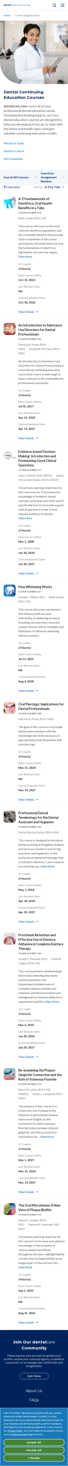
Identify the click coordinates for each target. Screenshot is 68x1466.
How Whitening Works (35, 587)
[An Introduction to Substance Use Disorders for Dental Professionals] (10, 329)
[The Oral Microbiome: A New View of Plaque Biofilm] (10, 1209)
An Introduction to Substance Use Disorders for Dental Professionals (40, 329)
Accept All (34, 1442)
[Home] (17, 5)
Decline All (34, 1450)
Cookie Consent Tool (22, 1434)
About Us (34, 1391)
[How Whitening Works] (10, 591)
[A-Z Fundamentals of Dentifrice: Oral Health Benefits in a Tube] (10, 203)
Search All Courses (16, 177)
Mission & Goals (14, 143)
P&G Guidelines (13, 158)
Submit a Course (14, 151)
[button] (21, 177)
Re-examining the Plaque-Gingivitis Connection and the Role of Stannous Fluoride (40, 1074)
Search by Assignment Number (49, 177)
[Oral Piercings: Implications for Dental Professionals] (10, 708)
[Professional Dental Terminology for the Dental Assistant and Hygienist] (10, 817)
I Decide (34, 1458)
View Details (26, 311)
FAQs (34, 1400)
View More (25, 256)
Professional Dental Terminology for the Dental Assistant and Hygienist (38, 817)
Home (7, 15)
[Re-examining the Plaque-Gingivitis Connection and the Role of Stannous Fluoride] (10, 1074)
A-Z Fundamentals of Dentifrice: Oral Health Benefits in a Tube (35, 203)
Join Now (34, 1376)
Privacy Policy (15, 1430)
